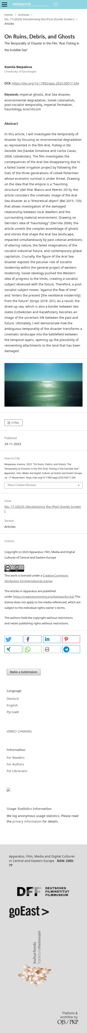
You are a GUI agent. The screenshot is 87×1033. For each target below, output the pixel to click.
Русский (13, 712)
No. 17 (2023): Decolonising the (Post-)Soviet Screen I (39, 19)
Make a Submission (23, 672)
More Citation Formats (22, 485)
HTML (15, 423)
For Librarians (17, 771)
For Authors (15, 764)
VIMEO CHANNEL (19, 731)
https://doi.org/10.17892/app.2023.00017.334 (45, 83)
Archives (23, 15)
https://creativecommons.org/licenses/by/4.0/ (44, 597)
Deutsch (13, 698)
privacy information (27, 821)
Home (8, 15)
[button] (13, 639)
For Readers (16, 757)
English (12, 705)
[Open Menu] (4, 4)
